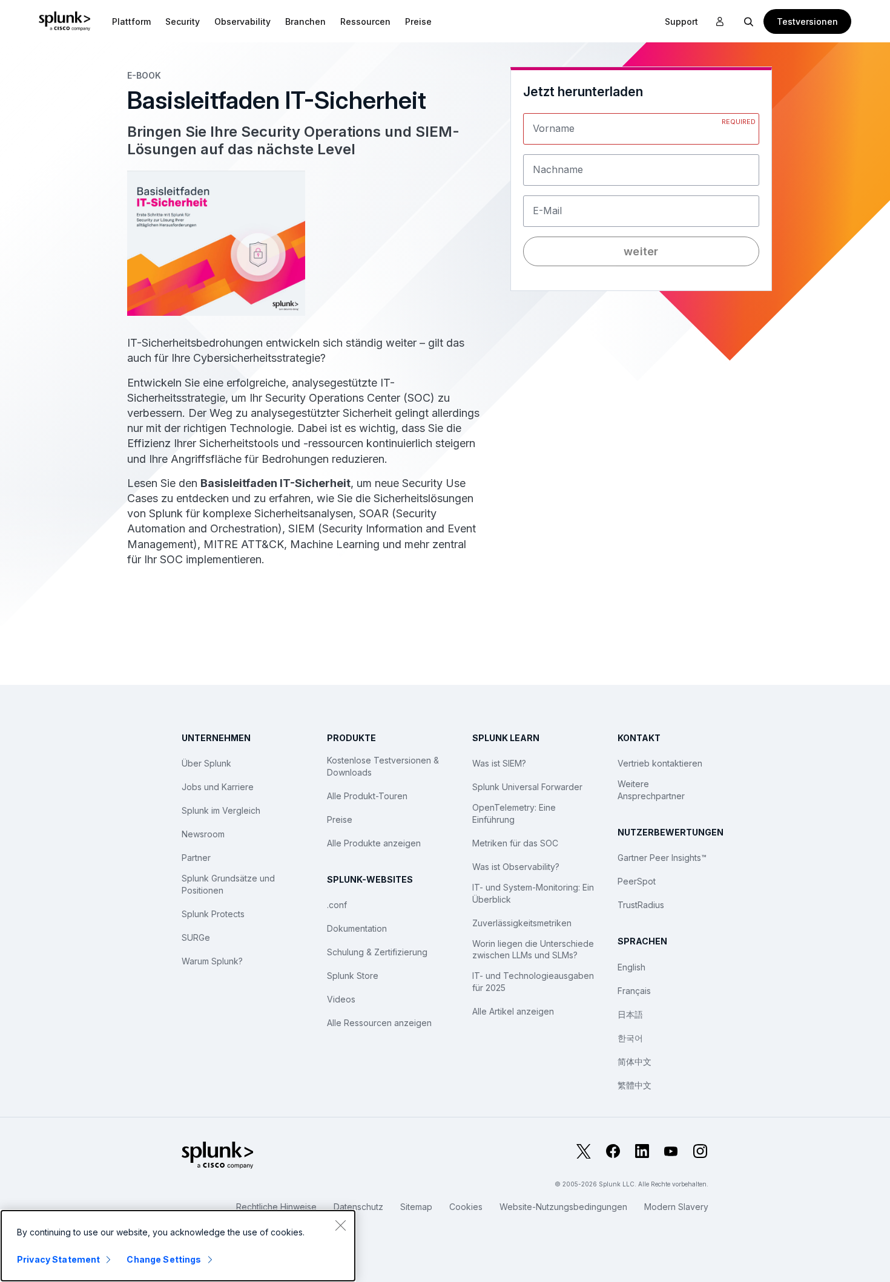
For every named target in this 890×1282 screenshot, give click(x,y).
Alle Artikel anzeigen (513, 1011)
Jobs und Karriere (218, 787)
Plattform (131, 21)
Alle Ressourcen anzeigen (379, 1023)
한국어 (630, 1038)
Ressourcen (365, 21)
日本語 (630, 1014)
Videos (341, 999)
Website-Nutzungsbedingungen (563, 1207)
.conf (337, 905)
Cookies (466, 1207)
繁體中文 (634, 1085)
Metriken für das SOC (515, 843)
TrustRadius (641, 905)
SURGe (196, 937)
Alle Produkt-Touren (367, 796)
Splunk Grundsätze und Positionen (228, 884)
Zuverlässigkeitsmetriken (522, 923)
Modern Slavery (676, 1207)
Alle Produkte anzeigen (374, 843)
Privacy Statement (58, 1259)
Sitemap (416, 1207)
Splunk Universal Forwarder (527, 787)
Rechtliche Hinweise (276, 1207)
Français (634, 991)
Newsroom (203, 834)
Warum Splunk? (212, 961)
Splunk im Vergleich (221, 810)
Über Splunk (206, 763)
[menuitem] (131, 21)
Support (681, 21)
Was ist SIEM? (499, 763)
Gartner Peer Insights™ (662, 857)
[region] (178, 1245)
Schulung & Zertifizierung (377, 952)
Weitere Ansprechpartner (651, 790)
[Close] (340, 1225)
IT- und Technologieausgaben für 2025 (533, 981)
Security (182, 21)
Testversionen (807, 21)
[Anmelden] (720, 22)
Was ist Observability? (515, 867)
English (631, 967)
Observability (242, 21)
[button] (131, 21)
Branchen (305, 21)
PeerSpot (637, 881)
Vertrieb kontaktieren (660, 763)
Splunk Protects (213, 914)
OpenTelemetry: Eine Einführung (514, 813)
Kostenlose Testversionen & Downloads (383, 766)
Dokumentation (357, 928)
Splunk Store (352, 975)
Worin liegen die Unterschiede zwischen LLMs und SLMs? (533, 949)
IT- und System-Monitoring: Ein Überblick (533, 893)
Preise (339, 819)
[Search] (749, 21)
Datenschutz (358, 1207)
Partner (196, 857)
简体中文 (634, 1061)
